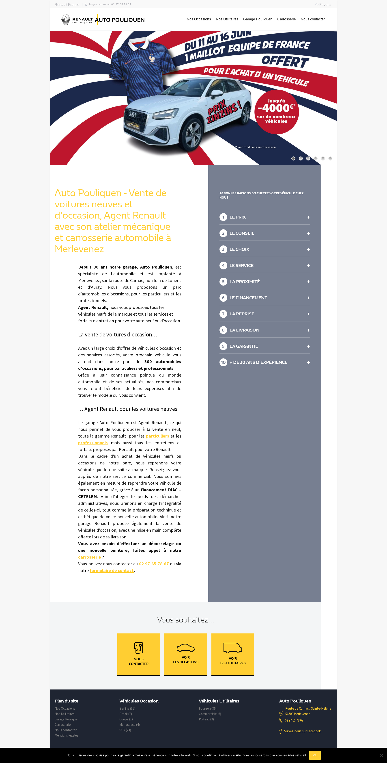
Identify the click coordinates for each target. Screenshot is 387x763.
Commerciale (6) (210, 714)
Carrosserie (63, 724)
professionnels (93, 442)
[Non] (381, 755)
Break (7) (125, 714)
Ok (315, 755)
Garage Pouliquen (67, 719)
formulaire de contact (112, 570)
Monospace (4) (129, 724)
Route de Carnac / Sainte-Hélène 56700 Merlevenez (308, 711)
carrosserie (89, 557)
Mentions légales (66, 735)
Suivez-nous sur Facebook (302, 731)
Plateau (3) (206, 719)
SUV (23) (125, 730)
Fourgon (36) (208, 708)
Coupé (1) (126, 719)
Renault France (67, 5)
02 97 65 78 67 (294, 720)
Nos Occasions (65, 708)
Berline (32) (127, 708)
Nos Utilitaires (65, 714)
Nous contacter (66, 730)
